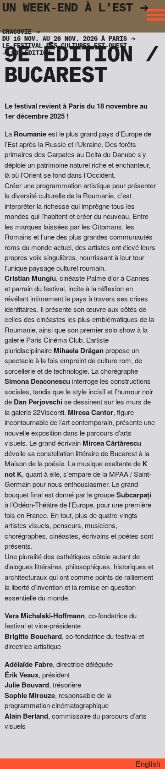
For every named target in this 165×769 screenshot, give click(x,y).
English (148, 764)
